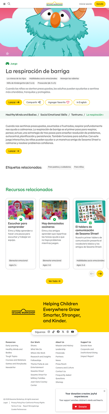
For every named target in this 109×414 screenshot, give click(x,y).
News (58, 360)
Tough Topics (11, 356)
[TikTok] (53, 332)
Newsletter (11, 367)
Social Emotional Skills (53, 114)
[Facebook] (58, 332)
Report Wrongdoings (31, 406)
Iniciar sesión (85, 4)
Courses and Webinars (16, 360)
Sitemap (59, 382)
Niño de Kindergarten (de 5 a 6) (20, 83)
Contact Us (61, 371)
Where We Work (38, 353)
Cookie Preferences (18, 409)
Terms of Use (16, 406)
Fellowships (36, 360)
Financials (60, 353)
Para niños (79, 167)
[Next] (100, 273)
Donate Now (86, 345)
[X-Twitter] (63, 332)
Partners (59, 356)
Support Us (86, 342)
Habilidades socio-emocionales (43, 78)
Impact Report (87, 356)
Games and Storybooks (16, 363)
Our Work (35, 342)
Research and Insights (41, 356)
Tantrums (77, 114)
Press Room (61, 364)
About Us (60, 342)
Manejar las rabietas (69, 78)
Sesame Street (37, 371)
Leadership (60, 349)
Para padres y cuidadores (59, 167)
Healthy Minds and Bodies (21, 114)
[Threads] (68, 332)
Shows (34, 345)
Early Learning (12, 345)
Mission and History (64, 345)
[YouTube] (72, 332)
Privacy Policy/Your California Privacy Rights (28, 403)
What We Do (36, 349)
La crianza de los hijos (16, 78)
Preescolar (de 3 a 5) (47, 83)
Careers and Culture (65, 367)
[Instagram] (49, 332)
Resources (10, 342)
